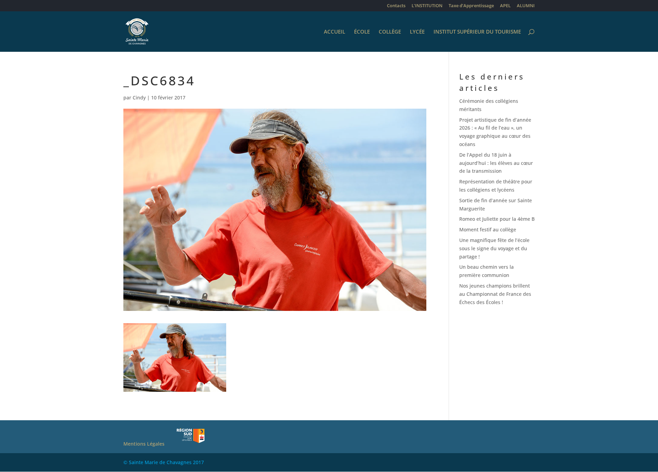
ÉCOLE (362, 32)
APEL (505, 6)
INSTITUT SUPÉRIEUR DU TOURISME (477, 32)
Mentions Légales (143, 443)
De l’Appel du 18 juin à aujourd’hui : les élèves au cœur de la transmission (496, 163)
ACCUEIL (334, 32)
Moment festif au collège (487, 229)
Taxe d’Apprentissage (471, 6)
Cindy (139, 97)
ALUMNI (526, 6)
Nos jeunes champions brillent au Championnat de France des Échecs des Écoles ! (495, 293)
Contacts (396, 6)
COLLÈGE (390, 32)
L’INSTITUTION (427, 6)
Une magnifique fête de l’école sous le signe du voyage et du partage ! (494, 248)
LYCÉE (417, 32)
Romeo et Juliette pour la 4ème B (497, 219)
